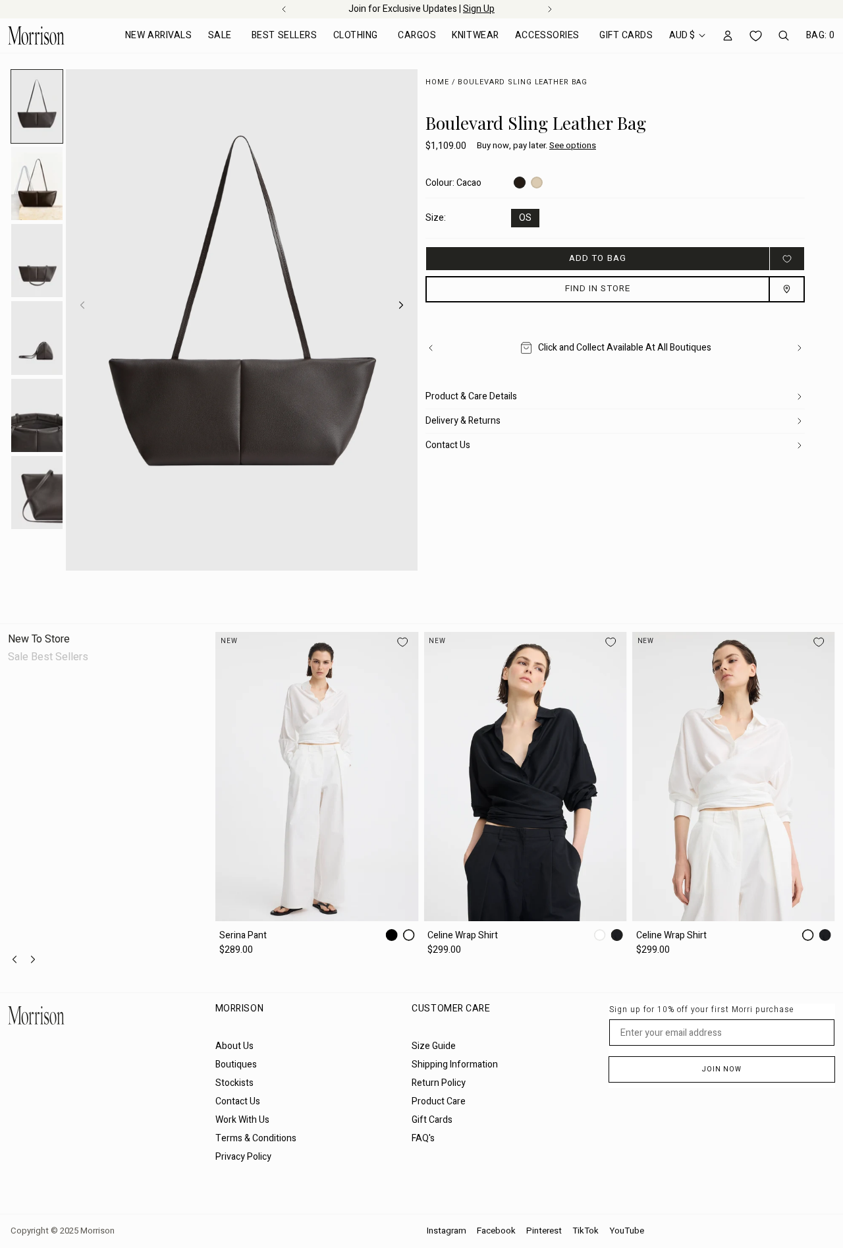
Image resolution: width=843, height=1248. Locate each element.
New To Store (39, 639)
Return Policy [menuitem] (439, 1083)
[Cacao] (520, 182)
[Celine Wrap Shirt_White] (525, 776)
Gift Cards (626, 35)
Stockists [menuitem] (234, 1083)
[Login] (727, 35)
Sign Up (479, 9)
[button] (536, 146)
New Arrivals (158, 35)
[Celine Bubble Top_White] (733, 776)
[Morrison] (36, 35)
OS (525, 218)
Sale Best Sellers (48, 657)
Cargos (417, 35)
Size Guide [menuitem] (434, 1046)
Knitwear (475, 35)
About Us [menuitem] (234, 1046)
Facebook (496, 1230)
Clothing (355, 35)
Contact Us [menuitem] (237, 1101)
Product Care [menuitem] (439, 1101)
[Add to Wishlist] (787, 258)
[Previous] (430, 348)
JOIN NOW (722, 1069)
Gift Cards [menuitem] (432, 1120)
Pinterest (544, 1230)
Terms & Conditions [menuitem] (255, 1138)
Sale (220, 35)
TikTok (585, 1230)
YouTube (626, 1230)
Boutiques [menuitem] (236, 1064)
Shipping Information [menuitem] (455, 1064)
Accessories (547, 35)
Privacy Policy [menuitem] (243, 1157)
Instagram (446, 1230)
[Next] (401, 305)
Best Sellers (284, 35)
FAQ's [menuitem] (423, 1138)
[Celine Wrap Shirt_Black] (316, 776)
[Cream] (537, 182)
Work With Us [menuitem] (242, 1120)
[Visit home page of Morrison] (106, 1015)
